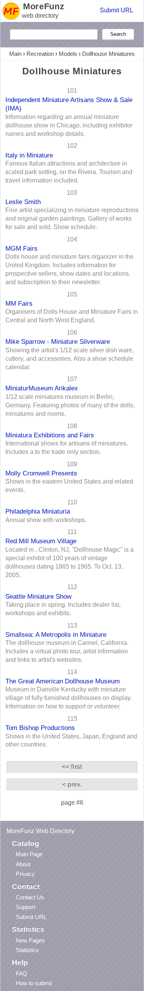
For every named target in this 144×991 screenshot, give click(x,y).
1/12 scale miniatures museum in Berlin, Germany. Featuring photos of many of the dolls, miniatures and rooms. (70, 405)
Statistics (27, 950)
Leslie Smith (23, 202)
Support (25, 907)
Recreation (40, 53)
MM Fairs (19, 303)
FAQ (21, 973)
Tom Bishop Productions (40, 728)
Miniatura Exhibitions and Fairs (49, 435)
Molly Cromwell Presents (41, 473)
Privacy (25, 873)
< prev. (72, 784)
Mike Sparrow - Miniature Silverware (57, 341)
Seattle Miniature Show (38, 596)
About (23, 864)
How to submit (34, 983)
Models (68, 53)
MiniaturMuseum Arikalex (41, 388)
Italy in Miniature (29, 155)
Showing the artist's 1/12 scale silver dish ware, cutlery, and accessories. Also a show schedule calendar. (69, 358)
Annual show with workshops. (45, 520)
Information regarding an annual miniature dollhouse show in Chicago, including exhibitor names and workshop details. (68, 125)
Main (15, 53)
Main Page (29, 854)
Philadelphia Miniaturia (37, 511)
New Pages (30, 940)
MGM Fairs (21, 248)
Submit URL (116, 10)
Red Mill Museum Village (40, 541)
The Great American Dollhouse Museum (62, 681)
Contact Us (30, 897)
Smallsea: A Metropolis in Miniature (55, 634)
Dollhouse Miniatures (108, 53)
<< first (72, 766)
